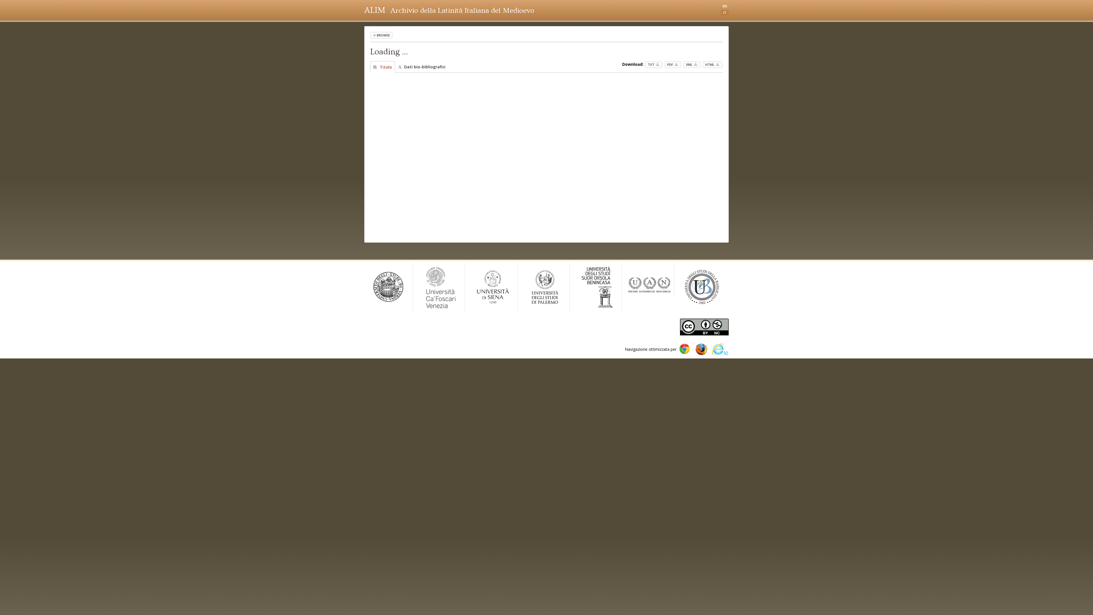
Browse (383, 35)
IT (724, 12)
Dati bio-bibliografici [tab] (424, 66)
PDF (670, 64)
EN (725, 6)
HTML (710, 64)
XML (689, 64)
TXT (651, 64)
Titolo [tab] (385, 67)
